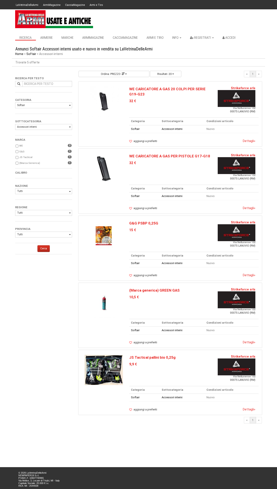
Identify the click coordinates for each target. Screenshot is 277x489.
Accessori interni (27, 126)
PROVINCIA (23, 229)
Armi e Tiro (96, 4)
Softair (31, 54)
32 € (132, 101)
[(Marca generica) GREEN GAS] (103, 302)
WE (21, 145)
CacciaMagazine (75, 4)
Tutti (20, 191)
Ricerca (25, 37)
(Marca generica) (29, 163)
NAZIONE (21, 185)
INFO (175, 37)
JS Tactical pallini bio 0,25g (152, 357)
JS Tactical (25, 157)
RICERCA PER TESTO (29, 78)
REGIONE (21, 207)
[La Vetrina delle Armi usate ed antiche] (54, 19)
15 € (132, 230)
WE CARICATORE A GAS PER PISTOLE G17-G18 (169, 156)
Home (19, 54)
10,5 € (134, 297)
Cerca (43, 248)
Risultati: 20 (164, 74)
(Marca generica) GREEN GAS (154, 290)
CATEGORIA (23, 100)
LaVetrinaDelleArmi (27, 4)
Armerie (46, 37)
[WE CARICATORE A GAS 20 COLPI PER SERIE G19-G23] (104, 101)
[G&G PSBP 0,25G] (104, 235)
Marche (67, 37)
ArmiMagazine (51, 4)
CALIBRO (21, 172)
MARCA (20, 139)
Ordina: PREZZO (111, 74)
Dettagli (249, 141)
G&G (21, 151)
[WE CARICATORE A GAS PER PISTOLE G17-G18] (104, 168)
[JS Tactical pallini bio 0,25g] (104, 369)
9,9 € (133, 364)
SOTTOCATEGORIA (28, 121)
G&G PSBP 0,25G (143, 223)
